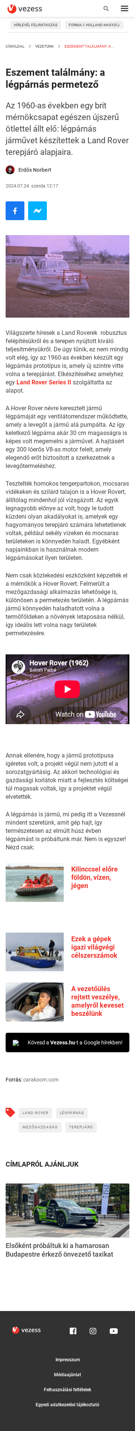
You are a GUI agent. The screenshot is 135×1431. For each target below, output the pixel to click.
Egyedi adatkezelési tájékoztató (67, 1404)
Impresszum (68, 1359)
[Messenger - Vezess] (37, 210)
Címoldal (15, 46)
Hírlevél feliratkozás (35, 25)
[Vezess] (32, 9)
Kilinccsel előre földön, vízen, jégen (94, 877)
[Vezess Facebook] (73, 1329)
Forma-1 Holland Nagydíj (94, 25)
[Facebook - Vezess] (15, 210)
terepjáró (81, 1127)
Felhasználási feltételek (67, 1389)
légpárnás (72, 1113)
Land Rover (35, 1113)
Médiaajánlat (67, 1374)
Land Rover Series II (43, 382)
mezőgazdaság (40, 1127)
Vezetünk (44, 46)
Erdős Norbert (34, 170)
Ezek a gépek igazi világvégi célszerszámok (94, 947)
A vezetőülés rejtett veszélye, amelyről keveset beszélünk (97, 1001)
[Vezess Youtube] (113, 1329)
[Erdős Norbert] (10, 169)
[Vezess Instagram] (93, 1329)
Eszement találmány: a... (89, 46)
